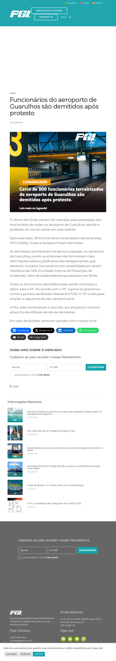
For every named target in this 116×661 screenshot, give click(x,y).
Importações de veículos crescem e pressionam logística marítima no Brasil (65, 449)
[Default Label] (70, 638)
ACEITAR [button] (39, 654)
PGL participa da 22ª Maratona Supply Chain (51, 431)
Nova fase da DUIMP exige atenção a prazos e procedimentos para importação (63, 467)
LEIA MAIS (11, 654)
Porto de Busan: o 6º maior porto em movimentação (55, 485)
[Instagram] (83, 638)
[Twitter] (76, 638)
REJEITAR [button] (25, 654)
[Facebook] (63, 638)
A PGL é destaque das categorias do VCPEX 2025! (54, 503)
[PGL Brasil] (20, 13)
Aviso (13, 93)
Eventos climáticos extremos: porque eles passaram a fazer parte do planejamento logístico (64, 413)
